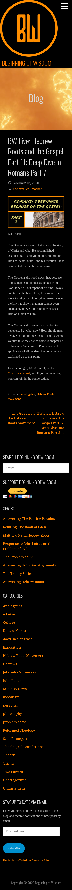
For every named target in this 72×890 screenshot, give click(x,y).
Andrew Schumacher (27, 189)
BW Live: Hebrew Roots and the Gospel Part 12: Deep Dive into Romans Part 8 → (50, 423)
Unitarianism (14, 788)
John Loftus (12, 680)
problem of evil (15, 722)
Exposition (12, 647)
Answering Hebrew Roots (23, 582)
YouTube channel (19, 373)
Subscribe (14, 848)
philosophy (12, 714)
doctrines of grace (17, 639)
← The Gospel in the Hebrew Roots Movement (21, 418)
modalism (11, 697)
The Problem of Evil (19, 557)
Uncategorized (15, 780)
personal (10, 705)
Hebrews (10, 664)
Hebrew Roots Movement (23, 656)
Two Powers (13, 772)
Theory (9, 755)
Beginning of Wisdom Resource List (26, 860)
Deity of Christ (14, 631)
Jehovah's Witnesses (19, 672)
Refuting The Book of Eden (24, 527)
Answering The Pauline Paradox (29, 519)
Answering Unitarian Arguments (29, 565)
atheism (9, 614)
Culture (9, 622)
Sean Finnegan (15, 739)
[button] (66, 6)
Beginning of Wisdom (26, 62)
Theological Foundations (23, 747)
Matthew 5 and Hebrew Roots (26, 535)
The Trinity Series (18, 574)
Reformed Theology (19, 730)
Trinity (9, 763)
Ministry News (15, 689)
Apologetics (28, 394)
